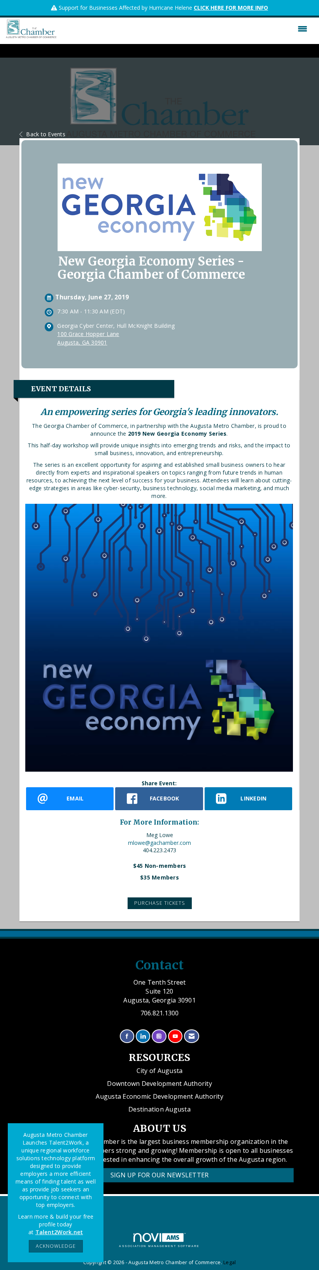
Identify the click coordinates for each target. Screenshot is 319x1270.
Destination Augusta (159, 1109)
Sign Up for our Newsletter (159, 1175)
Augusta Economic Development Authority (159, 1096)
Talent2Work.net (59, 1232)
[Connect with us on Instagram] (159, 1036)
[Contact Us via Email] (191, 1036)
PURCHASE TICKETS (159, 903)
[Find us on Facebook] (127, 1036)
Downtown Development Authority (159, 1083)
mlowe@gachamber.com (159, 842)
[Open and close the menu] (183, 29)
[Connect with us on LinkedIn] (143, 1036)
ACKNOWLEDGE (56, 1246)
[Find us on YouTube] (175, 1036)
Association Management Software (159, 1246)
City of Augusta (160, 1070)
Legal (229, 1262)
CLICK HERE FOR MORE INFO (231, 7)
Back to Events (45, 134)
